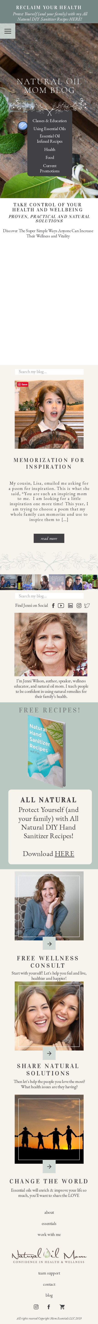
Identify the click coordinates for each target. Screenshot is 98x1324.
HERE (64, 853)
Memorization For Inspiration (49, 463)
